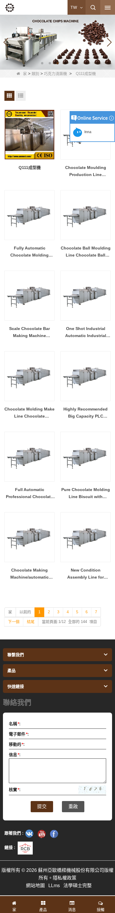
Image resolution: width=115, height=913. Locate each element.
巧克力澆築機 (55, 73)
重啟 (73, 806)
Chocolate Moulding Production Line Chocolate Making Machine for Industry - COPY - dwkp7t (85, 171)
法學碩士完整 (77, 885)
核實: (15, 789)
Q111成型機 (30, 167)
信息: (15, 754)
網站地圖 (35, 885)
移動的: (17, 744)
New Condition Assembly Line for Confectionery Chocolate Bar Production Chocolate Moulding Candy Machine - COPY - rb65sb (85, 574)
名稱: (15, 723)
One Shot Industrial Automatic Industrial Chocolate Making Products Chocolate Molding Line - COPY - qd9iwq (85, 332)
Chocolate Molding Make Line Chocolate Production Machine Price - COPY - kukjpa (29, 413)
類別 (35, 73)
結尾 (30, 621)
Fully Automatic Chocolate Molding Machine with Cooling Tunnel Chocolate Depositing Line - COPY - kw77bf (29, 252)
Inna (87, 132)
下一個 (13, 621)
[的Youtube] (41, 833)
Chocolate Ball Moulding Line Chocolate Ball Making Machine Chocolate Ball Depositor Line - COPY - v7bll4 (86, 252)
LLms (54, 885)
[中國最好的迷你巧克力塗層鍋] (57, 41)
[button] (42, 63)
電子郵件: (19, 734)
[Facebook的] (54, 833)
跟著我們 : (14, 833)
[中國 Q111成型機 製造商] (29, 134)
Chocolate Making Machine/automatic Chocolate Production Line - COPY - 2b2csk (29, 574)
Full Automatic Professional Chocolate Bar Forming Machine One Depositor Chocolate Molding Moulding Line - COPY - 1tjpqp (29, 493)
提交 (42, 806)
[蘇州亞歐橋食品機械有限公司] (9, 7)
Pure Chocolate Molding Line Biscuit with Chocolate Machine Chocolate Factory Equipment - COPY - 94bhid (85, 493)
